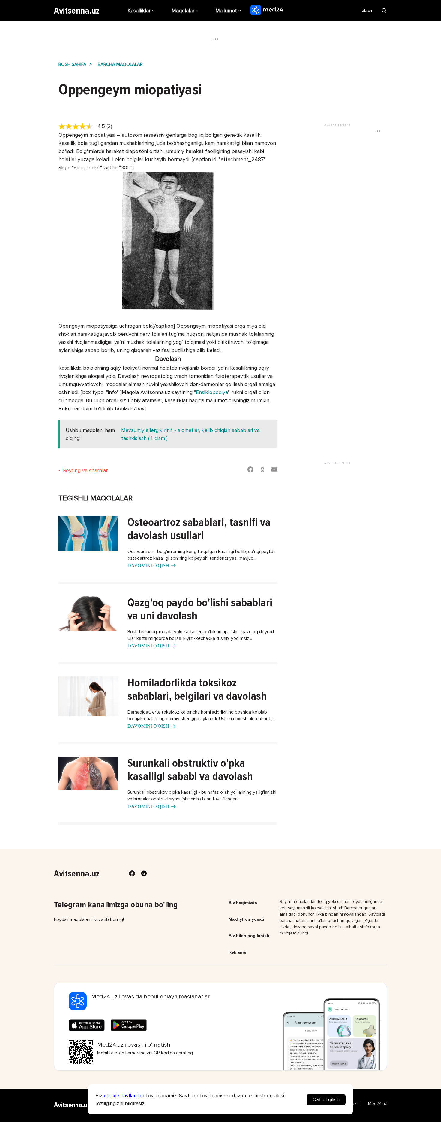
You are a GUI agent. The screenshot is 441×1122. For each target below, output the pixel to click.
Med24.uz (377, 1103)
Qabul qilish (326, 1099)
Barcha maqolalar (120, 64)
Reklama (237, 952)
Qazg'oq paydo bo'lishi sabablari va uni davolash (200, 609)
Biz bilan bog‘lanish (249, 935)
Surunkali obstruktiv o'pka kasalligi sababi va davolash (190, 769)
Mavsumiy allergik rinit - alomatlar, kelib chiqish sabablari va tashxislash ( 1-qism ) (190, 434)
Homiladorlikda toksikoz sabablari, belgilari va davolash (197, 689)
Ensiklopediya (212, 392)
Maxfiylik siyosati (246, 919)
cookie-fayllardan (124, 1095)
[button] (229, 10)
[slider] (78, 126)
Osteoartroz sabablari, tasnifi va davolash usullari (199, 529)
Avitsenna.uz (77, 10)
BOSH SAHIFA (72, 64)
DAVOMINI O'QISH (148, 565)
